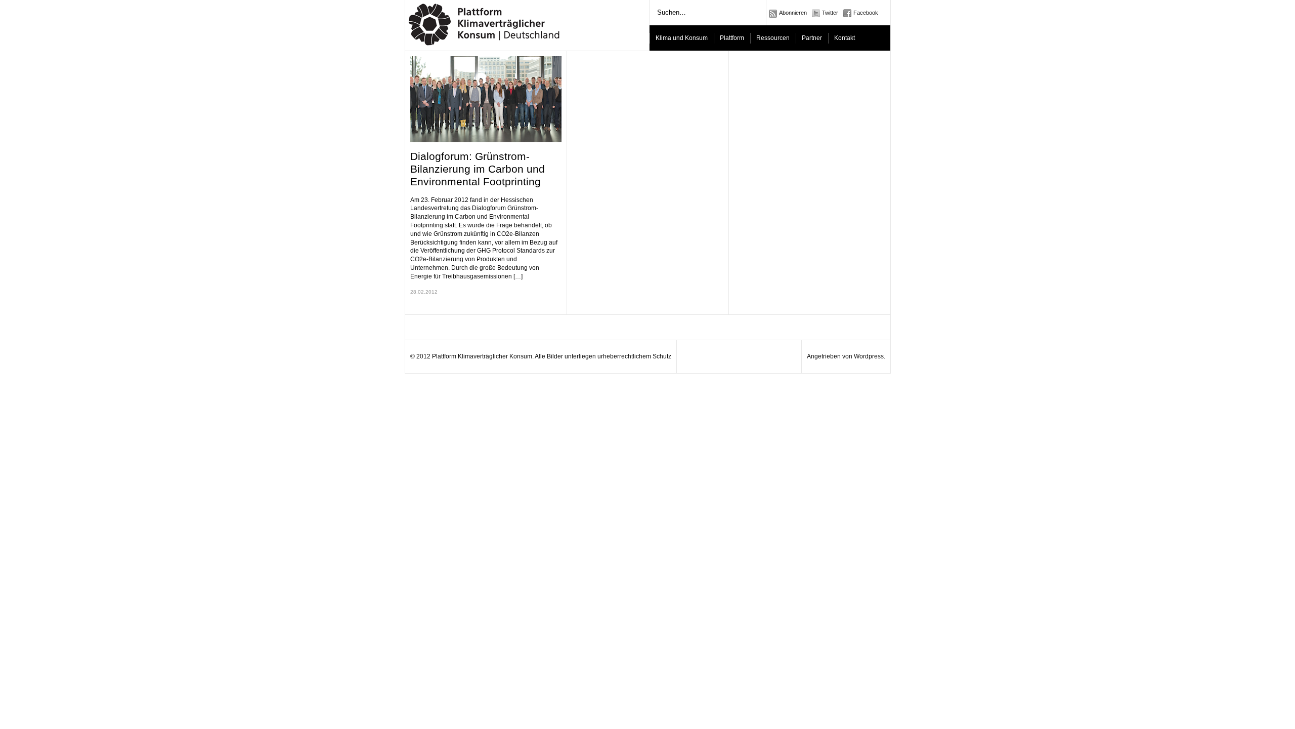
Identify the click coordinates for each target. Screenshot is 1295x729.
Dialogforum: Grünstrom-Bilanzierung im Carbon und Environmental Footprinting (477, 168)
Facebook (865, 13)
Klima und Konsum (682, 38)
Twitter (830, 13)
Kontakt (844, 38)
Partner (812, 38)
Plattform (732, 38)
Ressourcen (773, 38)
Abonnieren (793, 13)
